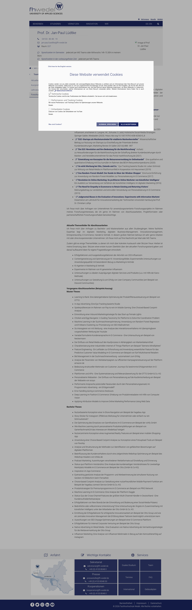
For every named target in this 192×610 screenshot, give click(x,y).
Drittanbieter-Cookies (60, 109)
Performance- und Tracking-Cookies (67, 100)
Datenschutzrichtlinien (64, 91)
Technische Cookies (60, 94)
